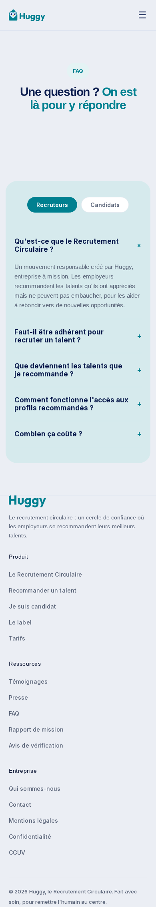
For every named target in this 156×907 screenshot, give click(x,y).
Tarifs (17, 638)
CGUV (17, 852)
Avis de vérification (36, 745)
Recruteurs (52, 204)
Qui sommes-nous (35, 788)
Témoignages (28, 681)
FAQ (14, 713)
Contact (20, 804)
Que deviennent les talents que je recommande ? (78, 370)
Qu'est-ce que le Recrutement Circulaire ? (78, 245)
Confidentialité (30, 836)
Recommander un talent (42, 590)
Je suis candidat (32, 606)
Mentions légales (33, 820)
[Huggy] (27, 15)
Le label (20, 622)
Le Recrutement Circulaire (45, 574)
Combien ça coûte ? (78, 434)
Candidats (105, 204)
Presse (18, 697)
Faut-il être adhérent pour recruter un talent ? (78, 336)
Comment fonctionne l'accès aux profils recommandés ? (78, 404)
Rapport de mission (36, 729)
